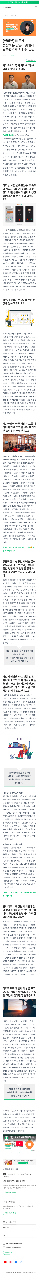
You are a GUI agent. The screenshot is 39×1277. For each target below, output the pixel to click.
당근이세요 (28, 1174)
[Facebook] (16, 1262)
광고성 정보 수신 (10, 1247)
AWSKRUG (8, 135)
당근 (16, 1174)
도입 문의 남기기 (9, 1213)
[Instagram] (10, 1262)
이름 (4, 1235)
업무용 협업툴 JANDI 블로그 (16, 1272)
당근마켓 (22, 1174)
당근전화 (6, 1176)
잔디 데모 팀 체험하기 (10, 1192)
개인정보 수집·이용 (10, 1243)
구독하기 (7, 1252)
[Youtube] (5, 1262)
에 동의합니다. (14, 1244)
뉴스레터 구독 (10, 1222)
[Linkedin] (21, 1262)
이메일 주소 (6, 1227)
